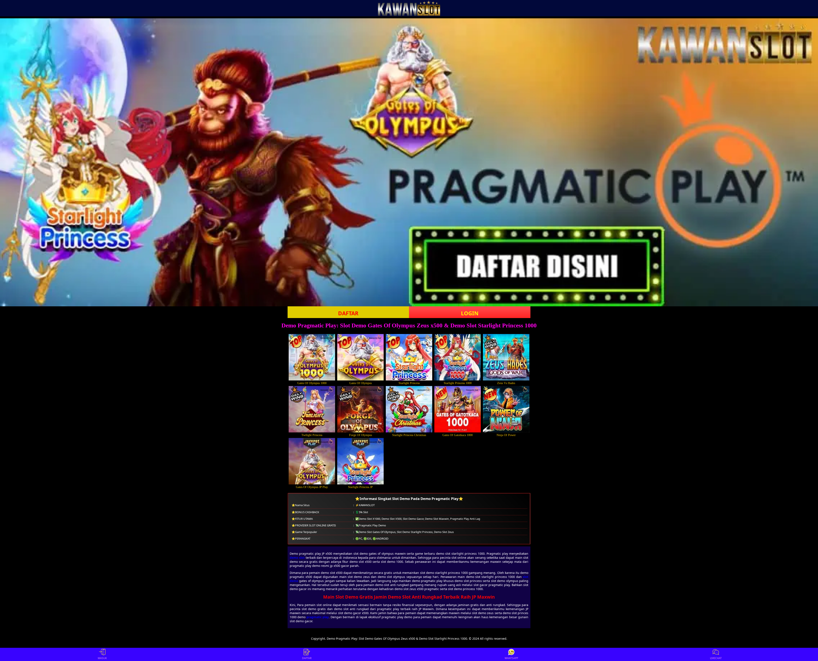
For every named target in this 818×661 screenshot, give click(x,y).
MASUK (102, 658)
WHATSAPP (511, 658)
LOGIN (469, 313)
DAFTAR (348, 313)
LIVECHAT (716, 658)
